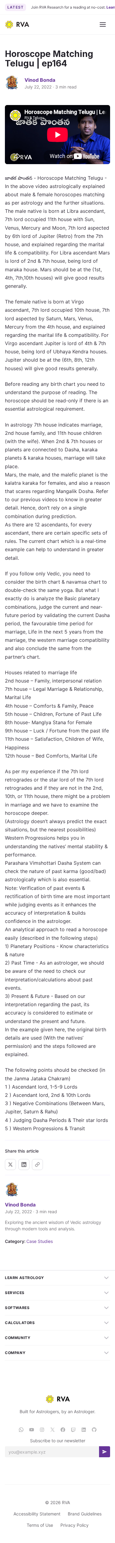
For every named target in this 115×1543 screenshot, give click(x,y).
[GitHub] (94, 1429)
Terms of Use (40, 1525)
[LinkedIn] (83, 1429)
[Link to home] (17, 24)
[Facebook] (63, 1429)
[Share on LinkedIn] (23, 1164)
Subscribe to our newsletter (57, 1440)
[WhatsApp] (21, 1429)
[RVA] (57, 1399)
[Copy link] (37, 1164)
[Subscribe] (104, 1451)
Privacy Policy (74, 1525)
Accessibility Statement (36, 1513)
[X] (52, 1429)
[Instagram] (42, 1429)
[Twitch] (73, 1429)
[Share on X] (10, 1164)
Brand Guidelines (85, 1513)
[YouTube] (31, 1429)
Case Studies (39, 1241)
